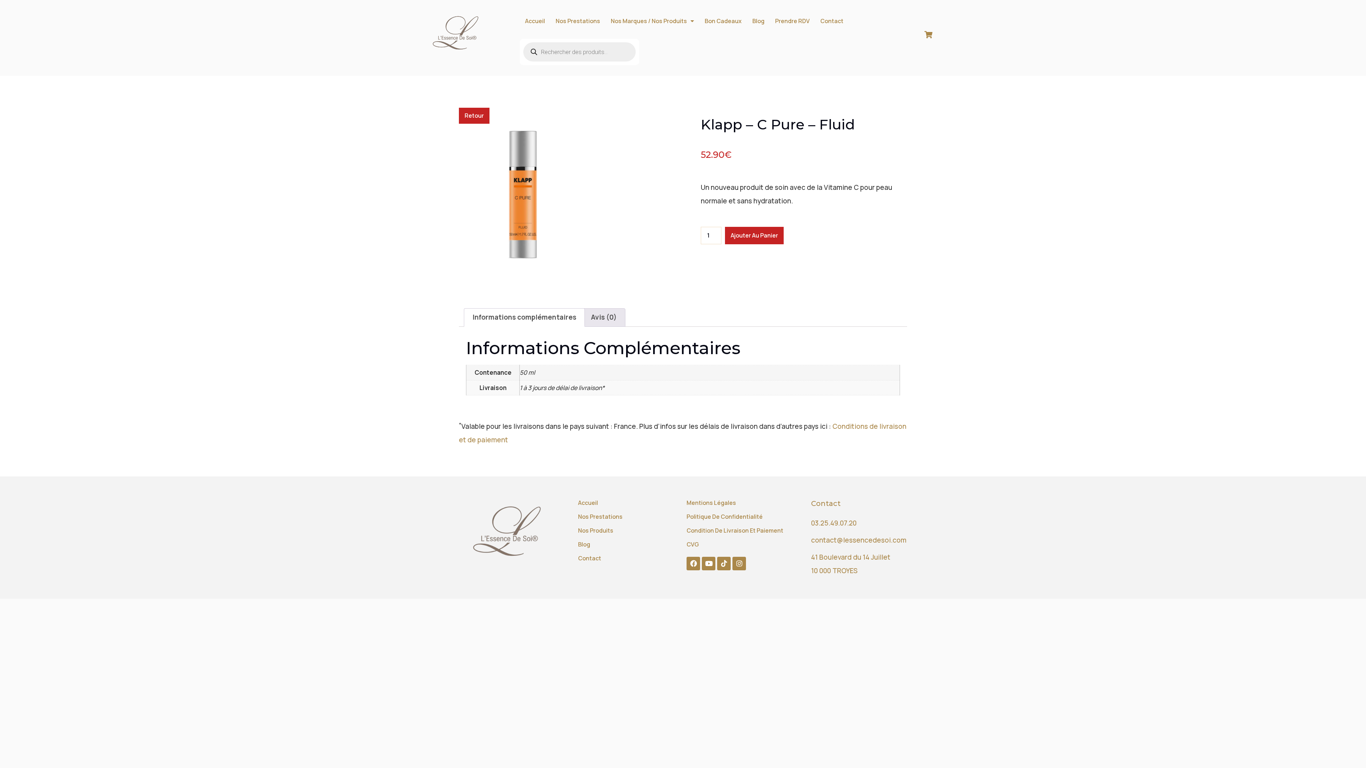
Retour (474, 115)
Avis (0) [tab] (604, 317)
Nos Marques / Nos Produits (649, 21)
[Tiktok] (724, 563)
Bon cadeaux (723, 21)
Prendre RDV (792, 21)
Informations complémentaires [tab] (524, 317)
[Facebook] (693, 563)
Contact (831, 21)
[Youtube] (708, 563)
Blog (758, 21)
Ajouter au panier (754, 235)
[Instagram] (739, 563)
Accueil (535, 21)
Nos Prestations (578, 21)
